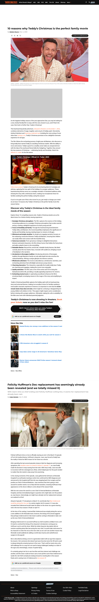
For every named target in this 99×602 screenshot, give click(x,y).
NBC (46, 2)
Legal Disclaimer (83, 590)
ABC (34, 2)
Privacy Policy (35, 590)
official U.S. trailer (16, 152)
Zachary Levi (21, 135)
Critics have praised (17, 187)
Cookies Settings (51, 593)
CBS (38, 2)
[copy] (20, 35)
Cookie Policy (67, 590)
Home (12, 371)
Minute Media (11, 597)
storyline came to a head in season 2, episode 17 (35, 465)
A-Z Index (34, 593)
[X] (89, 2)
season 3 (41, 558)
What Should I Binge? (25, 2)
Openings (34, 587)
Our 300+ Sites (67, 587)
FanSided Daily (82, 587)
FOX (42, 2)
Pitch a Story (14, 590)
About (57, 2)
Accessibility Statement (17, 593)
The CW (51, 2)
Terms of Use (50, 590)
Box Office (19, 371)
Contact (48, 587)
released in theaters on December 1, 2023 (47, 129)
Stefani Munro (14, 32)
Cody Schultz (14, 397)
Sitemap (63, 2)
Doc (17, 575)
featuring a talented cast (32, 133)
